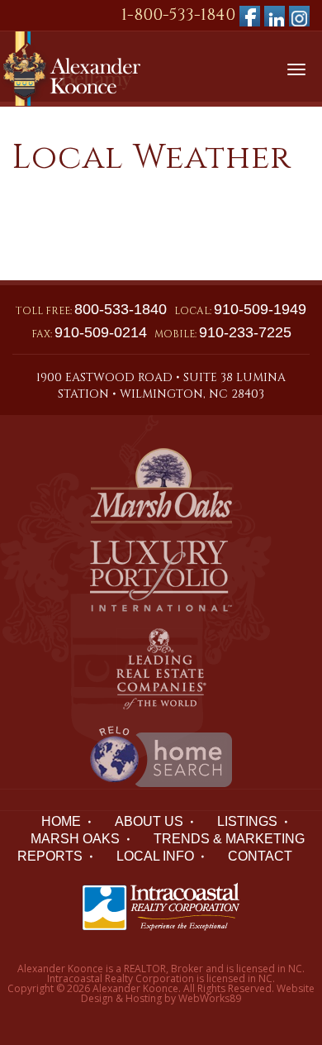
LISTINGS (247, 821)
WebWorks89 (209, 998)
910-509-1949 (260, 309)
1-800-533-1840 (178, 14)
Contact (260, 856)
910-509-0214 (100, 332)
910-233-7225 (245, 332)
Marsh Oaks (75, 839)
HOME (61, 821)
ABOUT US (149, 821)
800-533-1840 (120, 309)
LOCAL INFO (155, 856)
